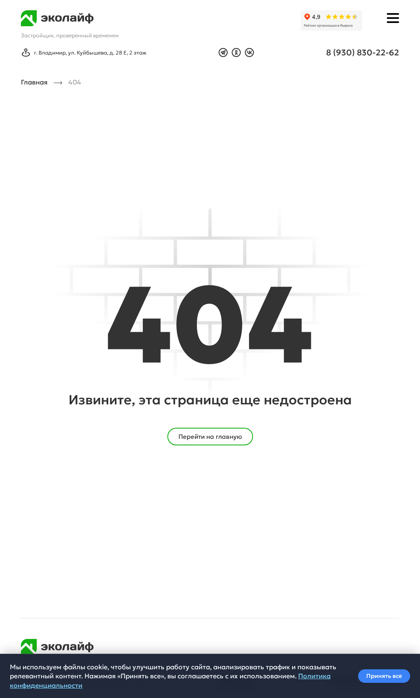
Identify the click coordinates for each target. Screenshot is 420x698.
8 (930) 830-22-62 (362, 52)
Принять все (384, 676)
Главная (34, 82)
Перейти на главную (210, 436)
